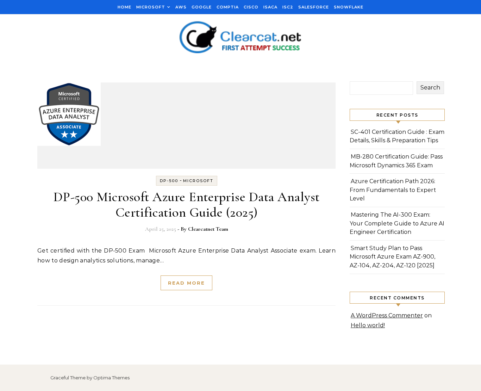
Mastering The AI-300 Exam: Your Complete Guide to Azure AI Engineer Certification (397, 223)
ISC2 (287, 7)
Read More (186, 283)
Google (202, 7)
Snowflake (348, 7)
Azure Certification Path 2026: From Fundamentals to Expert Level (393, 190)
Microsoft (150, 7)
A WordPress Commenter (387, 315)
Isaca (270, 7)
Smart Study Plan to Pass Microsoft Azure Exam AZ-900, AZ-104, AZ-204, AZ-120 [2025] (392, 257)
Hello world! (368, 325)
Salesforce (313, 7)
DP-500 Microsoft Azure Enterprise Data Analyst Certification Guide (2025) (187, 205)
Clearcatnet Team (208, 228)
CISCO (251, 7)
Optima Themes (111, 377)
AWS (181, 7)
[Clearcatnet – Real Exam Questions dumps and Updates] (240, 37)
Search (430, 87)
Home (124, 7)
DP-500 (169, 180)
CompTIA (228, 7)
